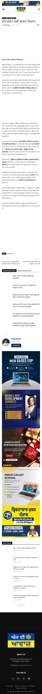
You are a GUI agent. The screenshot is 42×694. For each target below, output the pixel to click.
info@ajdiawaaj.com (24, 665)
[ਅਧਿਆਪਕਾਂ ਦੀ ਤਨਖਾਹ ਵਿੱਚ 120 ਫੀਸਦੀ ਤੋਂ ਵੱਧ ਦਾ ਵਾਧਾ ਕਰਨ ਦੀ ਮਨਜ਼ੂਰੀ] (7, 306)
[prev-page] (3, 333)
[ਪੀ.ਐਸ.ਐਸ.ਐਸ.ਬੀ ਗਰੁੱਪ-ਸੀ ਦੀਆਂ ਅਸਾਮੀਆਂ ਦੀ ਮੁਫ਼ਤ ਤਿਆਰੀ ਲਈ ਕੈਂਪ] (7, 325)
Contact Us (24, 686)
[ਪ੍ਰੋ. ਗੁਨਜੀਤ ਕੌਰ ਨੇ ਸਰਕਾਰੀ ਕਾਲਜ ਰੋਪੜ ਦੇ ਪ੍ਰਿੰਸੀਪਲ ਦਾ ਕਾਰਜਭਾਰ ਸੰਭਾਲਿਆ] (7, 316)
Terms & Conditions (21, 688)
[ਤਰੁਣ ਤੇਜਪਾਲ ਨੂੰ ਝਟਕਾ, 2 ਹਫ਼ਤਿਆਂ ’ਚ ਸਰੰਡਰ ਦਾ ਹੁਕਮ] (7, 287)
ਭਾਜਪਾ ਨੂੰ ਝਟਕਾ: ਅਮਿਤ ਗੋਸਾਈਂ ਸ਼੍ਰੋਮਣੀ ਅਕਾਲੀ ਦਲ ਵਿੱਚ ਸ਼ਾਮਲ (11, 263)
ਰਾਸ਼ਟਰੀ (9, 18)
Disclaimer (32, 686)
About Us (17, 686)
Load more (20, 605)
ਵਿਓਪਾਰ (13, 18)
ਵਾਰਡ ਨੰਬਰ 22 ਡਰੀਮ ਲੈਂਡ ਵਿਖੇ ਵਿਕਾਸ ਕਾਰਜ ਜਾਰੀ (31, 263)
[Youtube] (29, 679)
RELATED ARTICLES (9, 271)
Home (3, 14)
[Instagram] (18, 679)
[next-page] (6, 333)
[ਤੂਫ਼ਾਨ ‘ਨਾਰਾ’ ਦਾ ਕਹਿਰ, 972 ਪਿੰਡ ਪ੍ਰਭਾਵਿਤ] (7, 278)
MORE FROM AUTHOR (24, 271)
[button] (3, 9)
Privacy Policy (9, 686)
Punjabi (9, 14)
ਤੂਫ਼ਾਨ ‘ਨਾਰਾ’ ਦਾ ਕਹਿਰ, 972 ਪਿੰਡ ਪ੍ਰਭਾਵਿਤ (24, 548)
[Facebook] (13, 679)
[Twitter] (24, 679)
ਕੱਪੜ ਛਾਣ (16, 345)
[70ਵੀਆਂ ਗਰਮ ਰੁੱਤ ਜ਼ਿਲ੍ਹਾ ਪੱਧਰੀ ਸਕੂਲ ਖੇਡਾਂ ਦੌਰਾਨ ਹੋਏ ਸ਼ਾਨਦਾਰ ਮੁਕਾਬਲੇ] (7, 297)
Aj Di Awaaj (7, 25)
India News (10, 253)
